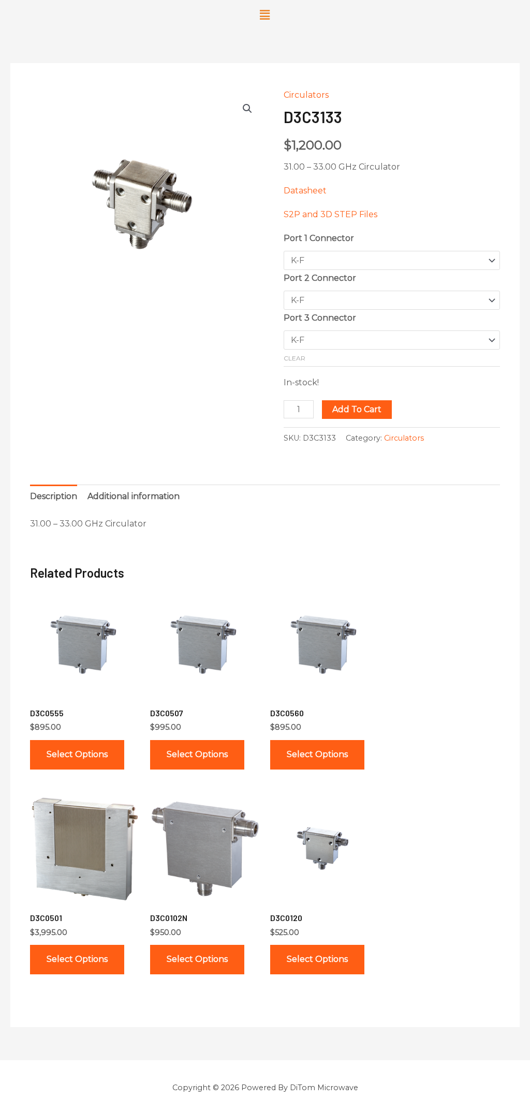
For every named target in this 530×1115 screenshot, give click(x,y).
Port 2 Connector (320, 278)
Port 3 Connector (320, 318)
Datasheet (305, 190)
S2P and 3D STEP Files (330, 214)
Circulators (306, 95)
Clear (294, 358)
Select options (77, 754)
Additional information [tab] (133, 496)
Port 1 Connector (319, 238)
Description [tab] (53, 496)
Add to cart (356, 409)
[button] (265, 15)
